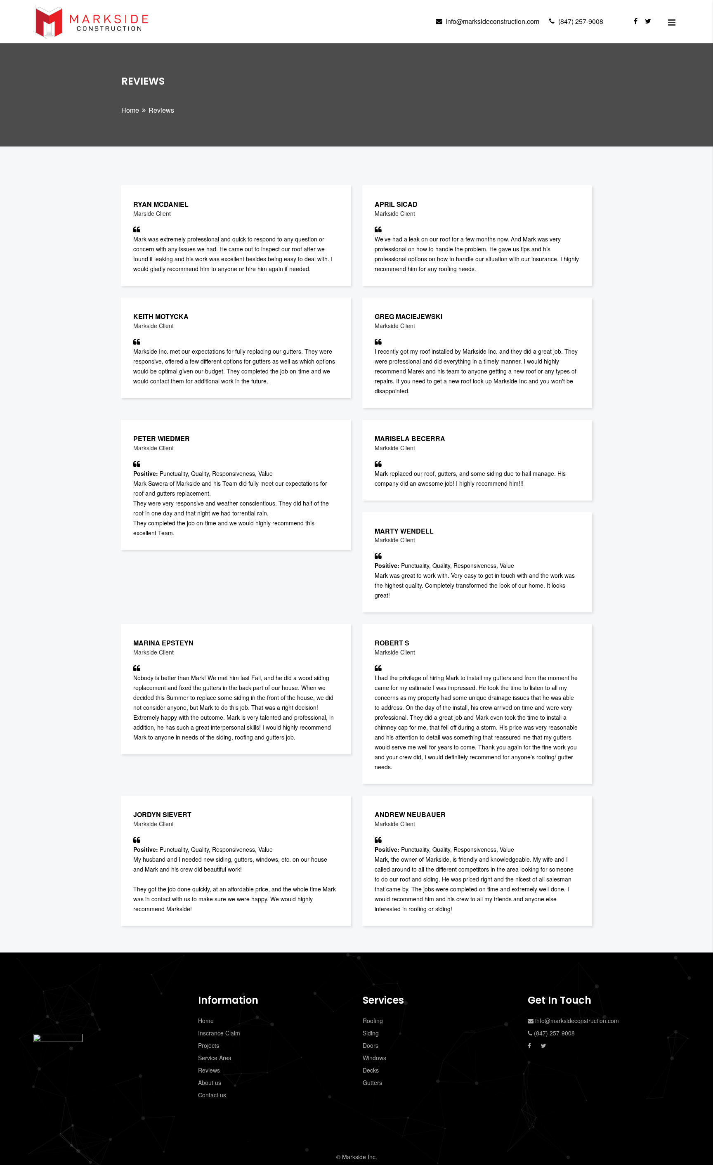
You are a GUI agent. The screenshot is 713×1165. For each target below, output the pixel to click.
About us (209, 1082)
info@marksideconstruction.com (492, 21)
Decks (371, 1070)
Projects (208, 1045)
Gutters (372, 1082)
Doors (370, 1045)
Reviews (209, 1070)
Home (130, 110)
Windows (374, 1058)
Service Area (214, 1058)
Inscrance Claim (219, 1033)
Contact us (212, 1095)
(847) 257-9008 (580, 21)
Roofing (373, 1020)
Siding (371, 1033)
